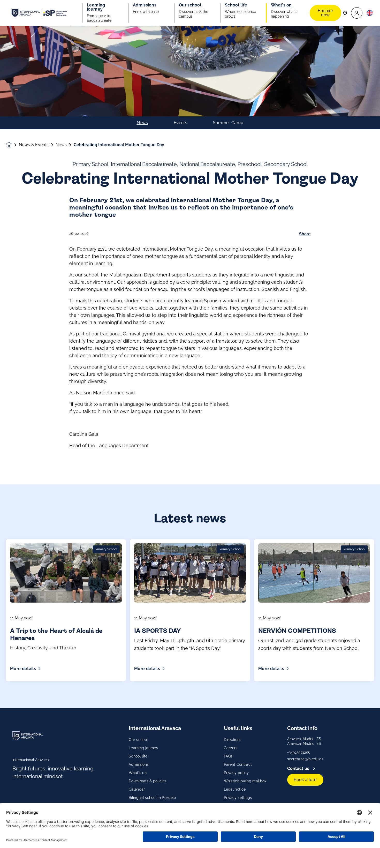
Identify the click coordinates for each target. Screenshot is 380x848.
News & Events (34, 145)
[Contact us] (345, 12)
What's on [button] (281, 5)
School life (138, 756)
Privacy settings (238, 798)
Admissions (139, 764)
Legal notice (235, 789)
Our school (138, 740)
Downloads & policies (147, 781)
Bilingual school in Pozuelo (152, 798)
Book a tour (305, 779)
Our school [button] (190, 5)
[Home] (39, 13)
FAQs (228, 756)
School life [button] (236, 5)
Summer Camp (228, 123)
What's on (138, 773)
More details (23, 668)
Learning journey (143, 748)
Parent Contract (238, 764)
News (142, 123)
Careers (231, 748)
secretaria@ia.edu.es (305, 759)
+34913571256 (298, 752)
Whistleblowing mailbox (245, 781)
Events (180, 123)
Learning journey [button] (96, 7)
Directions (232, 740)
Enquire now (325, 12)
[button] (356, 13)
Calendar (137, 789)
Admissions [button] (144, 5)
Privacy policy (236, 773)
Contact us (299, 768)
